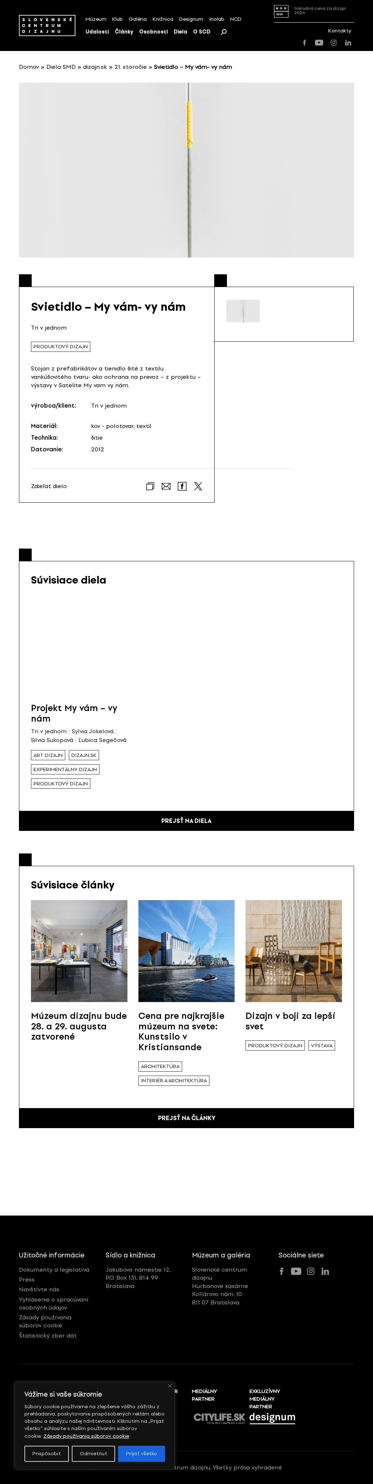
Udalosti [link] (97, 32)
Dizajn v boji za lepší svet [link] (290, 1021)
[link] (47, 25)
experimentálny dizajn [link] (65, 769)
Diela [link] (180, 32)
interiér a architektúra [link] (174, 1080)
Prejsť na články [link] (186, 1118)
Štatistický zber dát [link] (48, 1335)
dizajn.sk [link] (95, 66)
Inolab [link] (216, 19)
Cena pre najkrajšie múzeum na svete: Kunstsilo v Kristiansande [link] (181, 1031)
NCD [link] (236, 19)
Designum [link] (191, 19)
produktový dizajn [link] (61, 346)
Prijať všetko (141, 1453)
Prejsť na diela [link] (186, 820)
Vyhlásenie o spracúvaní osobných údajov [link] (54, 1303)
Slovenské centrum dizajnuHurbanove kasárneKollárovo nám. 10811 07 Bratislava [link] (220, 1286)
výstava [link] (322, 1046)
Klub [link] (117, 19)
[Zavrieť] (170, 1385)
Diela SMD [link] (61, 66)
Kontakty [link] (339, 31)
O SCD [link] (202, 32)
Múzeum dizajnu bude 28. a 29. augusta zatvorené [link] (79, 1026)
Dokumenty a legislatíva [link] (54, 1269)
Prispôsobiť (46, 1453)
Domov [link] (29, 66)
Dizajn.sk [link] (84, 755)
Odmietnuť (93, 1453)
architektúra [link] (160, 1066)
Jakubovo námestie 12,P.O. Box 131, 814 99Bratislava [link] (138, 1277)
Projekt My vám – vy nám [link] (74, 713)
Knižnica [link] (163, 19)
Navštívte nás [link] (39, 1289)
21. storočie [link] (130, 66)
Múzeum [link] (96, 19)
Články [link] (124, 32)
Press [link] (27, 1279)
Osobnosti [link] (153, 32)
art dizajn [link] (48, 755)
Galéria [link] (138, 19)
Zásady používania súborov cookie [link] (86, 1436)
